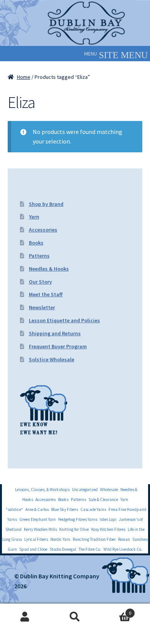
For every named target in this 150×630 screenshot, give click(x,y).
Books (36, 242)
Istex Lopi (108, 519)
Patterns (39, 255)
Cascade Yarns (93, 509)
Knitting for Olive (74, 529)
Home (23, 76)
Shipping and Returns (55, 333)
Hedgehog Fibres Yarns (77, 519)
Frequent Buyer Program (58, 346)
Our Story (40, 281)
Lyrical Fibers (36, 539)
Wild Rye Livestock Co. (122, 549)
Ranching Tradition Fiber (94, 539)
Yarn (34, 216)
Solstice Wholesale (51, 359)
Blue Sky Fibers (64, 509)
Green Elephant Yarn (37, 519)
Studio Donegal (63, 549)
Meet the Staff (46, 294)
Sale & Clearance (103, 499)
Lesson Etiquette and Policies (64, 320)
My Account (25, 617)
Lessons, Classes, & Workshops (42, 489)
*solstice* (14, 509)
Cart (115, 610)
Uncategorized (85, 489)
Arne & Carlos (37, 509)
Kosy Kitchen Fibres (108, 529)
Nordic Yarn (60, 539)
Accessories (43, 229)
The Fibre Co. (89, 549)
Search (75, 617)
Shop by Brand (46, 204)
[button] (90, 53)
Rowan (124, 539)
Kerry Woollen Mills (40, 529)
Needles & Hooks (49, 268)
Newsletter (42, 307)
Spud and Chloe (33, 549)
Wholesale (109, 489)
